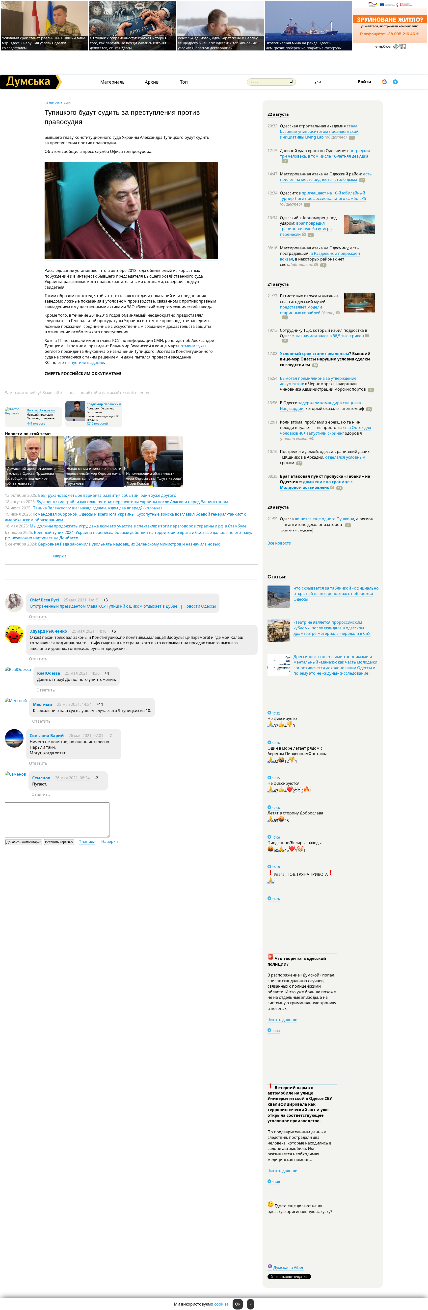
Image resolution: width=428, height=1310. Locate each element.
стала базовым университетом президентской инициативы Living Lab (319, 131)
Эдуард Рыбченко (48, 631)
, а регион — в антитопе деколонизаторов (326, 521)
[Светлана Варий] (14, 746)
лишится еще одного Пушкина (324, 519)
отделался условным (345, 457)
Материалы (113, 82)
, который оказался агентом (333, 408)
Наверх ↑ (58, 556)
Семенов (41, 778)
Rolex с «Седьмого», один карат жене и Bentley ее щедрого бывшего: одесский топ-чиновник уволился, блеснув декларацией (218, 43)
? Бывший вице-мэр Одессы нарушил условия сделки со (325, 359)
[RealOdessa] (18, 669)
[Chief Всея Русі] (14, 610)
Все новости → (282, 543)
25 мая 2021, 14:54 (74, 704)
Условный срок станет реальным (314, 353)
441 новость (36, 423)
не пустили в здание (84, 362)
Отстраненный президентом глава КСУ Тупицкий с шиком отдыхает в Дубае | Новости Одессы (123, 606)
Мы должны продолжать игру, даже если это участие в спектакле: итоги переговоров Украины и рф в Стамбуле (138, 526)
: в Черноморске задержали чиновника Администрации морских (323, 386)
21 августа (278, 284)
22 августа (278, 114)
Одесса (287, 519)
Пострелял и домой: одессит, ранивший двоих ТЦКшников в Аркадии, (325, 454)
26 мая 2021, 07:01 (86, 735)
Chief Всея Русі (44, 600)
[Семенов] (15, 774)
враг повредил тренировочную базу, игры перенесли (306, 228)
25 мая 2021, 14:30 (82, 673)
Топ (184, 82)
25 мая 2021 (53, 102)
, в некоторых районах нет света (312, 261)
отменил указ (194, 346)
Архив (152, 82)
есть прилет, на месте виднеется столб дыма (326, 176)
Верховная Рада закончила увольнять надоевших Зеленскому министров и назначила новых (129, 544)
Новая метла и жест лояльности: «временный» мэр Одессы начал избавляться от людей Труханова (94, 476)
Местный (42, 704)
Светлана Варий (47, 735)
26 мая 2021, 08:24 (72, 778)
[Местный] (16, 700)
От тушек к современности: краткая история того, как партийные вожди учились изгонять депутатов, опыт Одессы (129, 43)
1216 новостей (97, 423)
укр (318, 81)
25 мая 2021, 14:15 (81, 600)
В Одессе (289, 402)
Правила (87, 841)
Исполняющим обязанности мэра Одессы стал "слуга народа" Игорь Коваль (154, 478)
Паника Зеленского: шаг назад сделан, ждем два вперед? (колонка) (97, 508)
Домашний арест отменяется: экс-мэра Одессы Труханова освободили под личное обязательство (32, 476)
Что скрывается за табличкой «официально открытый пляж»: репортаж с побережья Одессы (336, 593)
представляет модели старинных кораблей (301, 309)
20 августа (278, 507)
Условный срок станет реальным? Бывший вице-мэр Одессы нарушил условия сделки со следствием (44, 43)
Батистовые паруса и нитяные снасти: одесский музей (309, 298)
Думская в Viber (288, 1267)
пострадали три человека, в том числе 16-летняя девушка (325, 153)
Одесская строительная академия (313, 126)
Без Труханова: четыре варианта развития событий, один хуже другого (107, 495)
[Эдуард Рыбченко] (14, 641)
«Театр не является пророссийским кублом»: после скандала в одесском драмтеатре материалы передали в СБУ (332, 627)
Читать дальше (282, 1019)
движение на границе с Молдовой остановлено (316, 484)
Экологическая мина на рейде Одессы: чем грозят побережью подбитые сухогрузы (304, 45)
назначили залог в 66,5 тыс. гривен (330, 335)
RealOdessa (48, 673)
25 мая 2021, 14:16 (89, 631)
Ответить (38, 616)
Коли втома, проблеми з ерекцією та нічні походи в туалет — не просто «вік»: (320, 424)
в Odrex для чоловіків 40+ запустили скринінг (325, 430)
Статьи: (277, 576)
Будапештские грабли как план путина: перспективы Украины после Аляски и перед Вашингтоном (132, 501)
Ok (238, 1304)
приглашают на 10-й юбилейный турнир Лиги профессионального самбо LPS (323, 195)
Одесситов (291, 193)
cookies (221, 1304)
